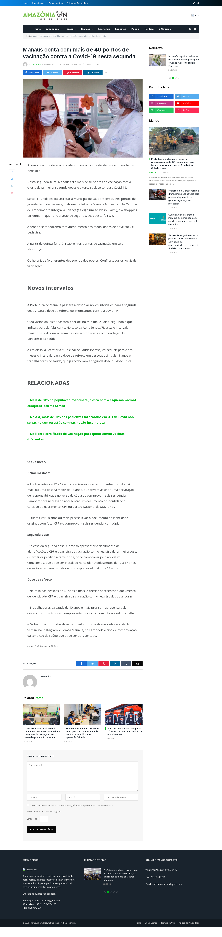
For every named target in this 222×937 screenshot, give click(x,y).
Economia (104, 28)
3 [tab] (175, 74)
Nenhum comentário (70, 64)
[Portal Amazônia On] (45, 15)
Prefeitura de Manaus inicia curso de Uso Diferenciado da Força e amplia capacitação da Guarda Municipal (120, 875)
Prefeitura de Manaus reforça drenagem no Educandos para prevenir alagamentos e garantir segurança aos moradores (183, 194)
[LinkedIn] (12, 186)
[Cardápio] (27, 29)
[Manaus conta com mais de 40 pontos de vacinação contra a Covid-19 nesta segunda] (83, 118)
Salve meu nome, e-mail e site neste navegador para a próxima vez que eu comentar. (72, 805)
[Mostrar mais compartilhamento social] (106, 72)
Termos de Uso (55, 3)
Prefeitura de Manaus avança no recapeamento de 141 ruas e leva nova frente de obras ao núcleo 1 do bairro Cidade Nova (172, 160)
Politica (149, 28)
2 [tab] (172, 74)
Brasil (70, 28)
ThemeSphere (68, 922)
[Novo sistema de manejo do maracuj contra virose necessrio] (157, 60)
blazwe (46, 922)
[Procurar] (194, 29)
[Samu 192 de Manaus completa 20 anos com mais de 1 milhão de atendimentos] (124, 714)
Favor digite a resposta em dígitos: (44, 811)
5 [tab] (116, 892)
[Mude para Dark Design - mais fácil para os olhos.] (190, 29)
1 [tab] (170, 74)
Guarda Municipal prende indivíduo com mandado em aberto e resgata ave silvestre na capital (183, 216)
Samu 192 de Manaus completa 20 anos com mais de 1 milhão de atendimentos (124, 731)
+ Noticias (165, 28)
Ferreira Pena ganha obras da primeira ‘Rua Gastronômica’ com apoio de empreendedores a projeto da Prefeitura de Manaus (183, 238)
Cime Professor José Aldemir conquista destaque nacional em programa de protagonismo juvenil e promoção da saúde (42, 732)
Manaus (86, 28)
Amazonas (52, 28)
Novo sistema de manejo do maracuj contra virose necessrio (183, 59)
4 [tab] (178, 74)
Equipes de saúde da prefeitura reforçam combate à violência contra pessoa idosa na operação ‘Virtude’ (83, 732)
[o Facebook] (12, 172)
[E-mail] (12, 200)
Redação (36, 64)
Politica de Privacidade (77, 3)
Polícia (135, 28)
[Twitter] (12, 179)
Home (25, 3)
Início (28, 36)
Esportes (120, 28)
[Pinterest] (12, 193)
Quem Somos (38, 3)
